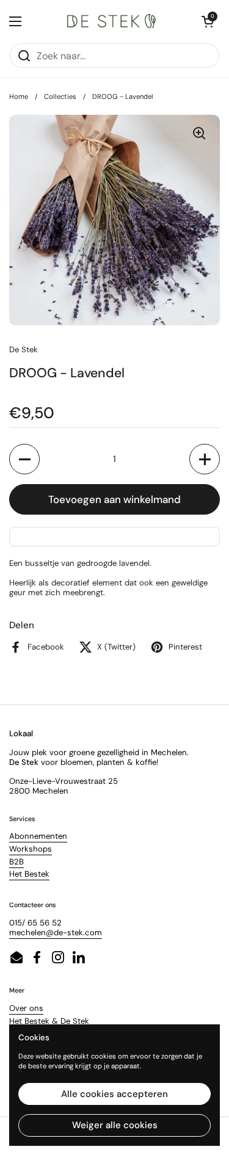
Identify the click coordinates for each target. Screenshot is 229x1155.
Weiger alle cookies (115, 1125)
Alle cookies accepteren (114, 1094)
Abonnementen (38, 836)
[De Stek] (112, 21)
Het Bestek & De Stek (49, 1021)
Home (18, 96)
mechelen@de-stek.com (55, 932)
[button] (24, 459)
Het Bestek (29, 874)
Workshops (30, 849)
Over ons (26, 1008)
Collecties (60, 96)
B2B (16, 861)
